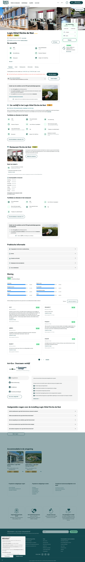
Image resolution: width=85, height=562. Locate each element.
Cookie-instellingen (64, 544)
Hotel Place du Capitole (59, 487)
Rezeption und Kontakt (15, 258)
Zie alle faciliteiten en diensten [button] (16, 139)
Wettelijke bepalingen (64, 540)
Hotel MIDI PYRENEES (13, 490)
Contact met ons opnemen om (30, 546)
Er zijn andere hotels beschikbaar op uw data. (19, 78)
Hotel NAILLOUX (35, 492)
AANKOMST (66, 25)
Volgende (46, 359)
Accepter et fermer (19, 556)
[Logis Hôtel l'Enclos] (15, 457)
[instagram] (45, 554)
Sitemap (62, 549)
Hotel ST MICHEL (35, 490)
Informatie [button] (30, 67)
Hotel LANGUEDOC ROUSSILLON (15, 488)
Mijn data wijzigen (52, 74)
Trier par (64, 301)
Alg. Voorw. (63, 546)
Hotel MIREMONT (35, 488)
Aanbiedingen (24, 3)
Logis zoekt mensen (46, 549)
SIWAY (55, 560)
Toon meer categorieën (13, 396)
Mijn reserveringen (28, 540)
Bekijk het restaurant (31, 156)
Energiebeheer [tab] (14, 378)
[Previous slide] (9, 155)
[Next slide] (22, 155)
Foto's (62, 551)
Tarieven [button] (10, 67)
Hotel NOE (34, 487)
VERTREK (73, 25)
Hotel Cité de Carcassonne (60, 489)
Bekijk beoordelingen (24, 40)
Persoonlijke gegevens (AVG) (66, 542)
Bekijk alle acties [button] (35, 398)
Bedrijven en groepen (46, 547)
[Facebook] (42, 554)
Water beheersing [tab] (15, 382)
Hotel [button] (16, 67)
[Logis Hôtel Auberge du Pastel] (33, 457)
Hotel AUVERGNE (12, 487)
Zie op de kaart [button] (24, 38)
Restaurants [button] (22, 67)
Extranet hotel (45, 542)
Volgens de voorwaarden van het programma (16, 96)
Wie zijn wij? (45, 540)
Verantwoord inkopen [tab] (16, 391)
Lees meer (37, 3)
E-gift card (45, 546)
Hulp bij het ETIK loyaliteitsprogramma (32, 544)
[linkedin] (48, 554)
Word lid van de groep (47, 544)
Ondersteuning (63, 547)
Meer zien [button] (10, 61)
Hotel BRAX (34, 494)
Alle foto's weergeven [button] (79, 9)
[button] (2, 560)
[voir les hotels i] (46, 78)
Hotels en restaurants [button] (15, 3)
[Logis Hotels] (6, 2)
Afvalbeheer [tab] (14, 387)
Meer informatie (68, 51)
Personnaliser (7, 556)
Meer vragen (15, 434)
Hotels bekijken (54, 78)
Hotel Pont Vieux (58, 490)
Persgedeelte (45, 551)
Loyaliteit (31, 3)
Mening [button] (36, 67)
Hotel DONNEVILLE (35, 491)
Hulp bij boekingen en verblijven (30, 542)
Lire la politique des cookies (6, 552)
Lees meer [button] (49, 111)
